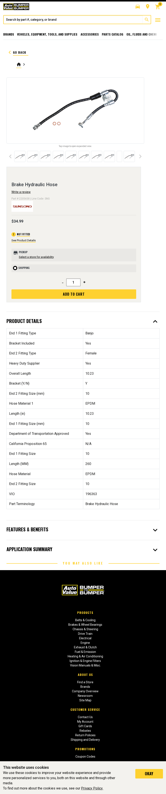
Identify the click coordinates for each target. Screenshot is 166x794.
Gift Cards (85, 726)
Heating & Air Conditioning (85, 656)
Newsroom (85, 695)
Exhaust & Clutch (85, 647)
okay (149, 773)
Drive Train (85, 633)
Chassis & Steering (85, 629)
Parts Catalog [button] (112, 34)
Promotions (85, 749)
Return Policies (85, 735)
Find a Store (85, 682)
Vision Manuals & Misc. (85, 665)
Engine (85, 642)
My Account (85, 721)
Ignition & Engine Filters (85, 661)
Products (85, 612)
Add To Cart (74, 294)
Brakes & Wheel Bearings (85, 624)
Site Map (85, 700)
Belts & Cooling (85, 620)
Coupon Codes (85, 756)
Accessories (90, 34)
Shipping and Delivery (85, 739)
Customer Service (85, 709)
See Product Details (23, 240)
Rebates (85, 730)
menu (157, 20)
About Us (85, 674)
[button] (137, 6)
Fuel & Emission (85, 652)
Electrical (85, 638)
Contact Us (85, 717)
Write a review (21, 192)
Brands (8, 34)
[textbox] (73, 20)
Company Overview (85, 691)
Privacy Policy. (92, 788)
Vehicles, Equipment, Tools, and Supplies (47, 34)
